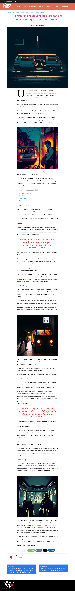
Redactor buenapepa (40, 25)
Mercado (12, 12)
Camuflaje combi (24, 198)
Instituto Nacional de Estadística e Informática (44, 525)
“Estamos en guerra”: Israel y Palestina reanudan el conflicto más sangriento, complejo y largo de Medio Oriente (21, 570)
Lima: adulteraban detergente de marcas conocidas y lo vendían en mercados (53, 569)
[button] (10, 1)
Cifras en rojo (23, 201)
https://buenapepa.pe (19, 557)
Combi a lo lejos (24, 196)
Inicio (8, 12)
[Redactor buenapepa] (32, 25)
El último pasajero (25, 193)
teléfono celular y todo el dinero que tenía (30, 232)
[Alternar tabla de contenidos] (36, 190)
